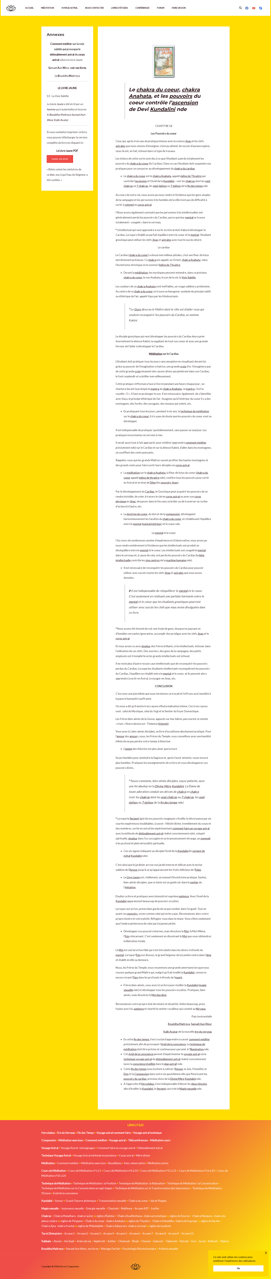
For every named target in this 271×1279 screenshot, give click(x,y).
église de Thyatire (191, 176)
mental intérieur (151, 524)
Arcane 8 (160, 1233)
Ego (127, 936)
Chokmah (124, 1241)
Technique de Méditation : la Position (94, 1183)
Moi (186, 931)
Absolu (57, 1241)
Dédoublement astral (150, 1148)
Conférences (142, 8)
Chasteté (113, 1208)
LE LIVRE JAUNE (67, 88)
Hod (193, 1241)
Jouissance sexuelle (72, 1208)
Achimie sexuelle (168, 1248)
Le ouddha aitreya (67, 75)
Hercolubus (147, 1083)
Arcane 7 (147, 1233)
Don (126, 1074)
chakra (152, 260)
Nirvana (200, 1008)
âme (208, 955)
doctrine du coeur (137, 514)
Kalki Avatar (61, 120)
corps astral (144, 204)
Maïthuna (126, 1208)
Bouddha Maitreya (60, 114)
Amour (133, 869)
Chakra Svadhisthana (129, 1216)
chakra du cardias (184, 168)
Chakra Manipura (202, 1216)
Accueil (29, 8)
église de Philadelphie (91, 1226)
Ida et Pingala (158, 1200)
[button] (240, 8)
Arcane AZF (142, 1208)
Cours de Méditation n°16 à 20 (197, 1170)
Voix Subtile (189, 277)
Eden (198, 869)
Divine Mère (163, 786)
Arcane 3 (95, 1233)
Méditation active (158, 1163)
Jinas (188, 141)
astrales (120, 146)
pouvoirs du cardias (135, 1078)
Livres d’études (119, 8)
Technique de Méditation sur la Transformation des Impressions (152, 1188)
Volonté (163, 723)
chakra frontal (65, 1226)
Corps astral (126, 1155)
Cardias (149, 491)
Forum (160, 8)
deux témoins (199, 1083)
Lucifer (155, 1208)
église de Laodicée (160, 1226)
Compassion (141, 1074)
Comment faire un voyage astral (116, 1148)
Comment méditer (61, 43)
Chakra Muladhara (65, 1216)
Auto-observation (134, 1163)
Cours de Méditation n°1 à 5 (84, 1170)
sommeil (205, 838)
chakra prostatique (155, 1216)
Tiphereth (171, 1241)
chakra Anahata (162, 176)
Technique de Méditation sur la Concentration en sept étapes (76, 1188)
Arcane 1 (69, 1233)
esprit (178, 977)
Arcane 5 (121, 1233)
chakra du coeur (157, 89)
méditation (141, 272)
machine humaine (176, 560)
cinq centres (152, 560)
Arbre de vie (84, 1241)
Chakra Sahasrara (116, 1226)
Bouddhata (114, 1163)
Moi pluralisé (158, 995)
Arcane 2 (82, 1233)
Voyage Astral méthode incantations (95, 1155)
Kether (112, 1241)
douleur (146, 646)
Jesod (202, 1241)
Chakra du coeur (138, 1200)
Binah (135, 1241)
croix (183, 366)
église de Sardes (210, 1221)
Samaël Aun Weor (201, 1024)
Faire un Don (179, 8)
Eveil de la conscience (65, 1193)
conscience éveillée (144, 1064)
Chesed (145, 1241)
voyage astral (192, 1054)
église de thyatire (149, 477)
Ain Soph (69, 1241)
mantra (155, 389)
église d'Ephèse (106, 1216)
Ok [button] (238, 1268)
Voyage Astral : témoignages (78, 1148)
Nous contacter (94, 8)
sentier (194, 882)
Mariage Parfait (110, 1248)
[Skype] (260, 8)
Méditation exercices (93, 1163)
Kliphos (224, 1241)
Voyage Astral (69, 8)
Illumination (197, 1049)
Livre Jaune (56, 104)
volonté (129, 204)
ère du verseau (203, 1031)
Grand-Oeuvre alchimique (81, 1200)
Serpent (134, 818)
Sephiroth (99, 1241)
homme (51, 109)
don (52, 174)
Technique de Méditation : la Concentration (192, 1183)
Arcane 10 (187, 1233)
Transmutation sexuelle (112, 1200)
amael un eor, (67, 67)
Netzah (184, 1241)
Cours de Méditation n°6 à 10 (121, 1170)
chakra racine (85, 1216)
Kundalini (162, 109)
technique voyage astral (138, 1059)
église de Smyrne (180, 1216)
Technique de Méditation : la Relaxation (142, 1183)
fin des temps (195, 186)
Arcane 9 (173, 1233)
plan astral (170, 1064)
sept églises (160, 186)
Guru (137, 309)
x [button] (266, 1252)
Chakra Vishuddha (163, 1221)
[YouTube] (253, 8)
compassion (173, 514)
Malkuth (213, 1241)
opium (128, 748)
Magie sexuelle (188, 1088)
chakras (190, 181)
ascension (185, 103)
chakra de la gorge (186, 1221)
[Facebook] (246, 8)
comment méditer (195, 442)
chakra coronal (137, 1226)
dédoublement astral (62, 54)
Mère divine (143, 1155)
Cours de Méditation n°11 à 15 (158, 1170)
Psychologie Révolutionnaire (139, 1248)
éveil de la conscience (173, 1044)
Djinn (153, 482)
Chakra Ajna (48, 1226)
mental (189, 217)
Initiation (130, 887)
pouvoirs (180, 96)
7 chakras (142, 186)
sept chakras (169, 797)
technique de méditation (195, 411)
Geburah (158, 1241)
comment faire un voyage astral (191, 828)
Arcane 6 (134, 1233)
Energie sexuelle (95, 1208)
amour (120, 736)
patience (184, 896)
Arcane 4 (108, 1233)
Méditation (47, 8)
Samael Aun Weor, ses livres (82, 1248)
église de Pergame (72, 1221)
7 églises (176, 186)
